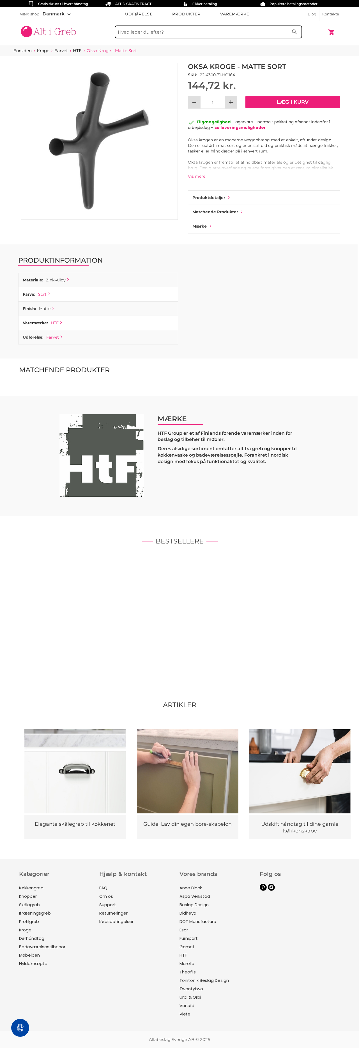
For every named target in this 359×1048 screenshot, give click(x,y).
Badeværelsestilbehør (42, 947)
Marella (187, 963)
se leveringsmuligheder (240, 127)
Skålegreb (29, 905)
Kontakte (330, 14)
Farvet (52, 337)
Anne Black (191, 888)
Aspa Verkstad (195, 896)
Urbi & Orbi (190, 997)
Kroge (25, 930)
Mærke (199, 226)
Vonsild (187, 1005)
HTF (55, 322)
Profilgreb (29, 921)
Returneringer (113, 913)
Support (107, 905)
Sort (42, 294)
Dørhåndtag (31, 938)
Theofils (188, 972)
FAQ (103, 888)
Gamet (187, 947)
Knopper (28, 896)
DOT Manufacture (198, 921)
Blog (312, 14)
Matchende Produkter (215, 211)
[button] (57, 14)
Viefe (185, 1014)
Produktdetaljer (208, 197)
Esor (184, 930)
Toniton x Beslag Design (204, 980)
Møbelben (29, 955)
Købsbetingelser (116, 921)
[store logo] (48, 29)
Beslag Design (194, 905)
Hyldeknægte (33, 963)
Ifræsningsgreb (35, 913)
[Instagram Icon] (271, 889)
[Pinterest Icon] (263, 889)
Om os (106, 896)
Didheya (188, 913)
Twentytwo (191, 989)
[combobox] (208, 32)
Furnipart (189, 938)
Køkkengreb (31, 888)
